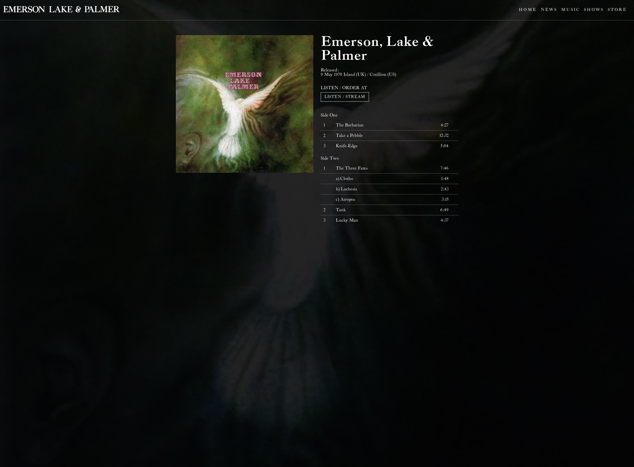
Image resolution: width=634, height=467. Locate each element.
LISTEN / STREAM (344, 96)
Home (528, 9)
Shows (594, 9)
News (549, 9)
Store (617, 9)
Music (570, 9)
